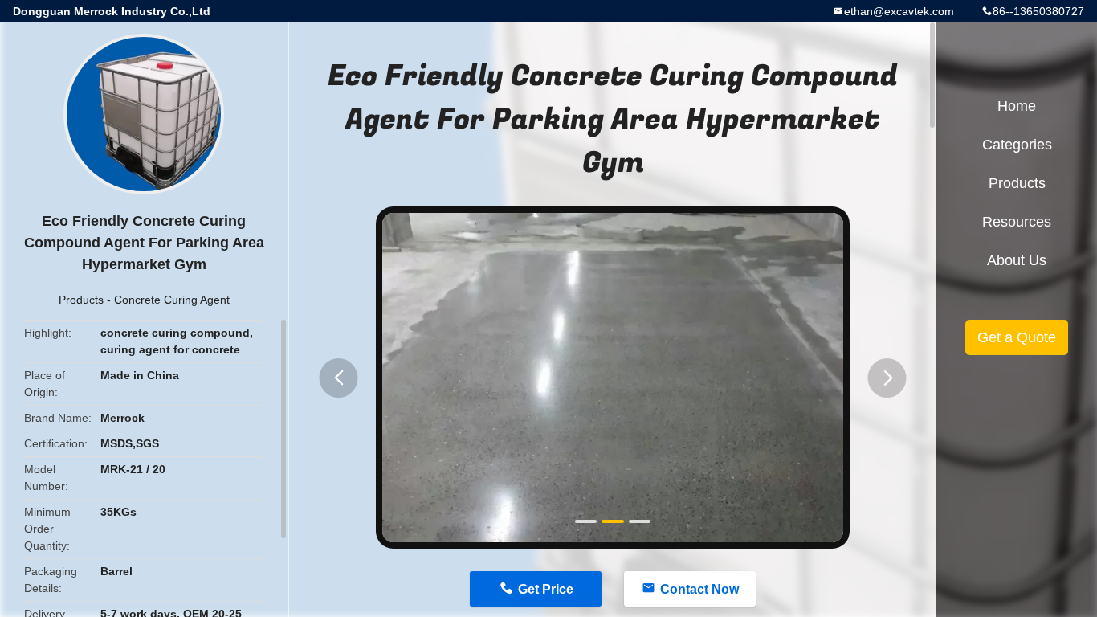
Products (81, 299)
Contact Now (699, 589)
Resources (1016, 222)
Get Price (545, 589)
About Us (1016, 260)
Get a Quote (1016, 337)
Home (1016, 106)
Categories (1017, 145)
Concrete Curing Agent (172, 299)
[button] (339, 378)
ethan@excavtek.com (899, 11)
